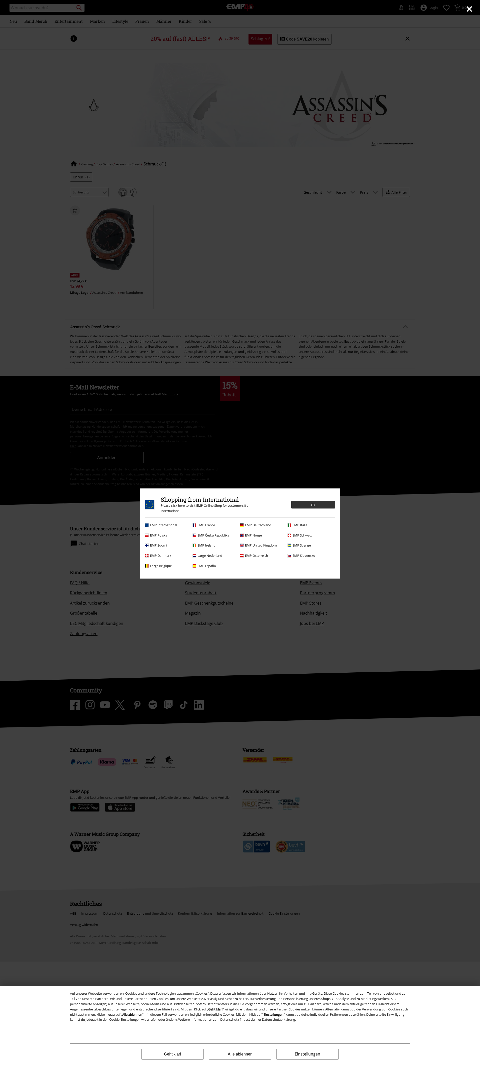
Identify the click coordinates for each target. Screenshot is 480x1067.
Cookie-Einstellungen (124, 1019)
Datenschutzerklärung (278, 1019)
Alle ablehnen (240, 1054)
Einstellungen (307, 1054)
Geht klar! (172, 1054)
